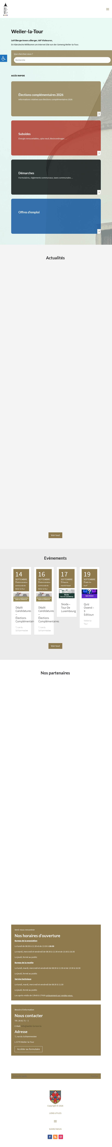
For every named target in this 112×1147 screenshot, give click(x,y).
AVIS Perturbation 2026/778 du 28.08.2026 (41, 416)
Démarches (26, 173)
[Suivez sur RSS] (55, 1137)
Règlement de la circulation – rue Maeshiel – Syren (46, 506)
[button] (3, 58)
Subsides (24, 134)
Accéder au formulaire (28, 1049)
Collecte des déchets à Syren (32, 327)
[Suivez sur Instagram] (61, 1137)
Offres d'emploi (29, 212)
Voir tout (55, 535)
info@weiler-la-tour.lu (31, 1026)
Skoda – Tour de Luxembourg (68, 607)
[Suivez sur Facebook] (50, 1137)
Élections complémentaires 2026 (40, 95)
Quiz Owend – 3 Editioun (89, 609)
